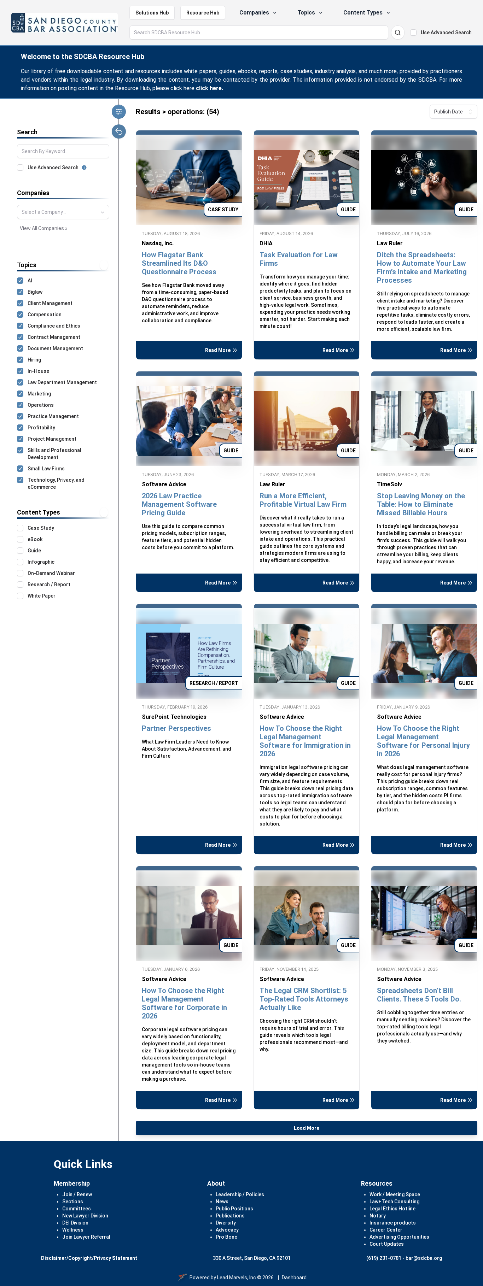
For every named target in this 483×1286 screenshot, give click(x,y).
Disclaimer (53, 1258)
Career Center (385, 1230)
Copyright (80, 1258)
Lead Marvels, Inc (236, 1277)
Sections (72, 1201)
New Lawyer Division (85, 1216)
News (222, 1201)
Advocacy (227, 1230)
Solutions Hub (152, 13)
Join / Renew (77, 1194)
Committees (76, 1208)
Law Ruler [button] (390, 243)
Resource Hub (202, 13)
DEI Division (75, 1223)
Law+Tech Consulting (394, 1201)
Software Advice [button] (164, 484)
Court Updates (386, 1244)
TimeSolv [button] (389, 484)
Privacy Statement (115, 1258)
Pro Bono (227, 1237)
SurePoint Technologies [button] (174, 717)
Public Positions (234, 1208)
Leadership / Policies (240, 1194)
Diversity (226, 1223)
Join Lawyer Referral (86, 1237)
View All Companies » (44, 228)
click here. (209, 88)
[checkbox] (413, 32)
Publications (230, 1216)
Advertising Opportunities (399, 1237)
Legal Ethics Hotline (392, 1208)
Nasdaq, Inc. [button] (158, 243)
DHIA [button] (266, 243)
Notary (377, 1216)
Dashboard (294, 1277)
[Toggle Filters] (119, 112)
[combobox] (63, 212)
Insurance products (392, 1223)
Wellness (72, 1230)
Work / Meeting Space (394, 1194)
